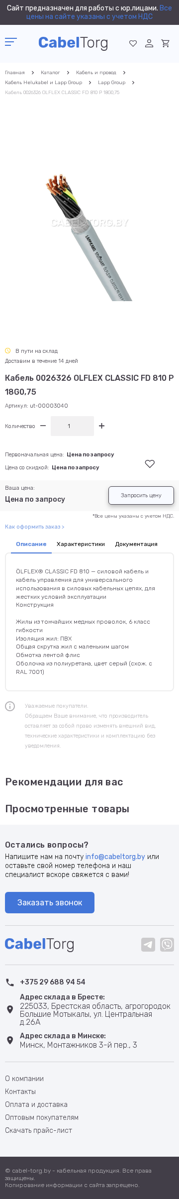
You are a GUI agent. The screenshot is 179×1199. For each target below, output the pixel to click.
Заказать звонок (49, 902)
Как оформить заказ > (34, 527)
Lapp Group (111, 83)
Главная (15, 73)
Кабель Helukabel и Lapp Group (43, 83)
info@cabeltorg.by (115, 857)
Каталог (50, 73)
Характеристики (81, 544)
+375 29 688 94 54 (53, 982)
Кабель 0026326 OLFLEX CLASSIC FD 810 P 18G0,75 (62, 93)
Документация (136, 544)
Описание (31, 544)
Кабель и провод (96, 73)
